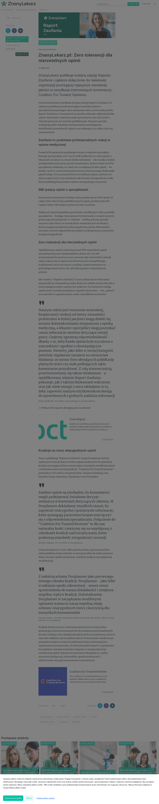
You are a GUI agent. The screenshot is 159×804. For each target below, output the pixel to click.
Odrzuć (29, 798)
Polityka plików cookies (46, 798)
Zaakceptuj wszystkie (13, 798)
